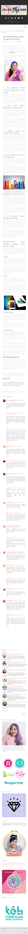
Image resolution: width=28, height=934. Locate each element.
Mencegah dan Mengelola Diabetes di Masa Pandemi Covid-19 (17, 679)
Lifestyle (17, 384)
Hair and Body (22, 864)
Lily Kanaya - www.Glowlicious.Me (13, 526)
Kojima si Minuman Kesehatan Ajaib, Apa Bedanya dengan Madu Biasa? (16, 694)
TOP (26, 932)
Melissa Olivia (9, 460)
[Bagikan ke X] (6, 378)
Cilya (7, 512)
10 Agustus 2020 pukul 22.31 (18, 600)
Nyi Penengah (9, 588)
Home (2, 31)
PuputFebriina (9, 502)
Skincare (16, 863)
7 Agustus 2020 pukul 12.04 (19, 578)
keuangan (13, 384)
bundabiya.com (9, 615)
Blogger (18, 21)
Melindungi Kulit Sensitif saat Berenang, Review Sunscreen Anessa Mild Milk (15, 687)
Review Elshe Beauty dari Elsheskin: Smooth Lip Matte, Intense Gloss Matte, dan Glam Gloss (16, 670)
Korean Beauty (11, 866)
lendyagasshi (9, 488)
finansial (4, 384)
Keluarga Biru (9, 600)
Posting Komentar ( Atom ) (12, 650)
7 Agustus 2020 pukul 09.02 (15, 512)
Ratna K (19, 41)
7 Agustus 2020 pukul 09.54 (19, 553)
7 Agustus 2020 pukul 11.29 (18, 565)
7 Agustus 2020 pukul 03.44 (18, 488)
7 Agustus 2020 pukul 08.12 (19, 502)
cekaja (15, 382)
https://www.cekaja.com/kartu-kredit (11, 357)
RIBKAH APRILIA (9, 446)
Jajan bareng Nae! (11, 928)
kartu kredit (11, 52)
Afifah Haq (8, 537)
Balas (7, 409)
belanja (6, 382)
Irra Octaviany (9, 578)
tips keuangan (7, 31)
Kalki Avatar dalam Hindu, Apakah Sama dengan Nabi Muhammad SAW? (16, 654)
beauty (22, 863)
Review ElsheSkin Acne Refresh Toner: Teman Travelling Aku (17, 702)
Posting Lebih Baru (6, 391)
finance (21, 382)
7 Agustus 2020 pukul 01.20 (19, 460)
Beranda (13, 391)
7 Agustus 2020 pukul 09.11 (17, 537)
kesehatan (16, 864)
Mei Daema (8, 429)
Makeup (4, 866)
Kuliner (8, 865)
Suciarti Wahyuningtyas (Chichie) (13, 400)
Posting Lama (23, 391)
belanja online (10, 382)
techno (7, 866)
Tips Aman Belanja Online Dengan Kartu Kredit (13, 37)
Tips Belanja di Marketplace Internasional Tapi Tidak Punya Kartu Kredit (16, 662)
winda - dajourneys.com (11, 413)
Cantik (4, 863)
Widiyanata (3, 929)
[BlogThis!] (5, 378)
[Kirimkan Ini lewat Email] (3, 378)
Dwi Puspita (8, 565)
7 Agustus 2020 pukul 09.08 (14, 526)
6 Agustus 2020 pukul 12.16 (18, 429)
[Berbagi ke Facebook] (8, 378)
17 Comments (17, 385)
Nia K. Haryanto (9, 473)
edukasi (18, 382)
